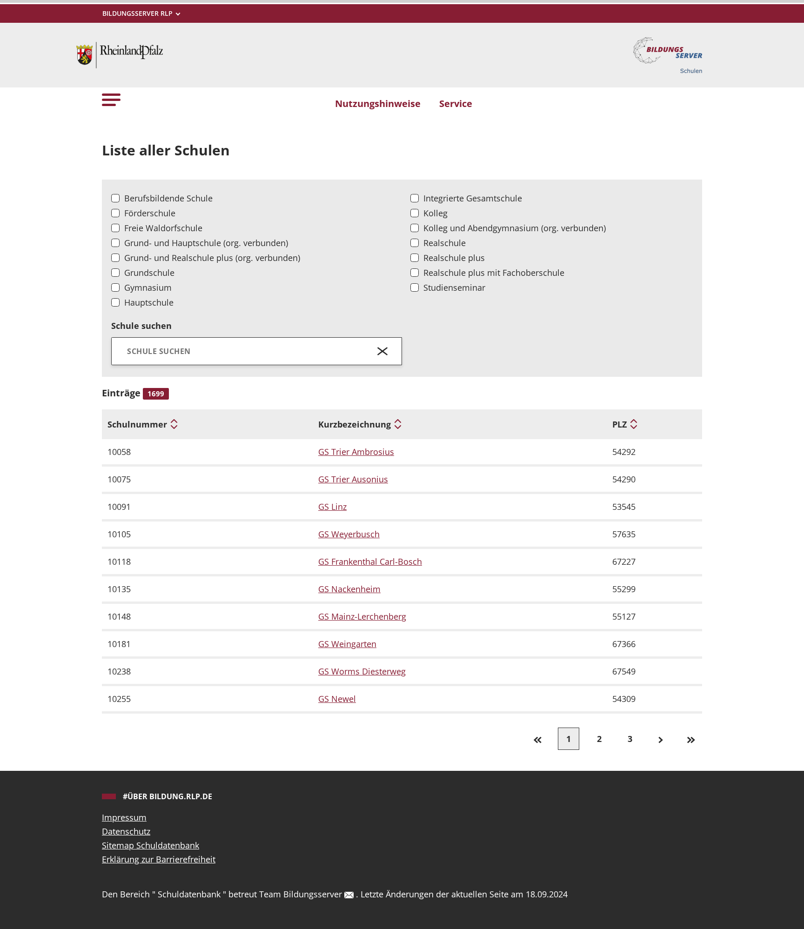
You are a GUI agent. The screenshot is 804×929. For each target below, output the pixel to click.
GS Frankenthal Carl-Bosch (370, 561)
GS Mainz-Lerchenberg (362, 616)
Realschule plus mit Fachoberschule (493, 272)
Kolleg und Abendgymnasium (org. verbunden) (514, 228)
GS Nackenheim (349, 589)
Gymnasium (148, 287)
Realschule (444, 242)
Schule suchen (141, 325)
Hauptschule (149, 302)
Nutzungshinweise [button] (378, 103)
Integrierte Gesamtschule (472, 198)
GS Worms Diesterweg (362, 671)
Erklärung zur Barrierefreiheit (158, 859)
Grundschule (149, 272)
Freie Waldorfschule (163, 228)
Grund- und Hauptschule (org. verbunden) (206, 242)
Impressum (124, 817)
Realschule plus (454, 257)
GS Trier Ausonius (353, 479)
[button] (111, 99)
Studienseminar (454, 287)
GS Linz (332, 506)
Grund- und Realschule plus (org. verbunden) (212, 257)
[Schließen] (382, 351)
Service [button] (455, 103)
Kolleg (435, 213)
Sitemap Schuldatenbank (150, 845)
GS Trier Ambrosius (356, 451)
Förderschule (149, 213)
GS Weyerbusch (349, 534)
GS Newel (337, 698)
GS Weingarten (347, 643)
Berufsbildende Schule (168, 198)
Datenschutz (126, 831)
